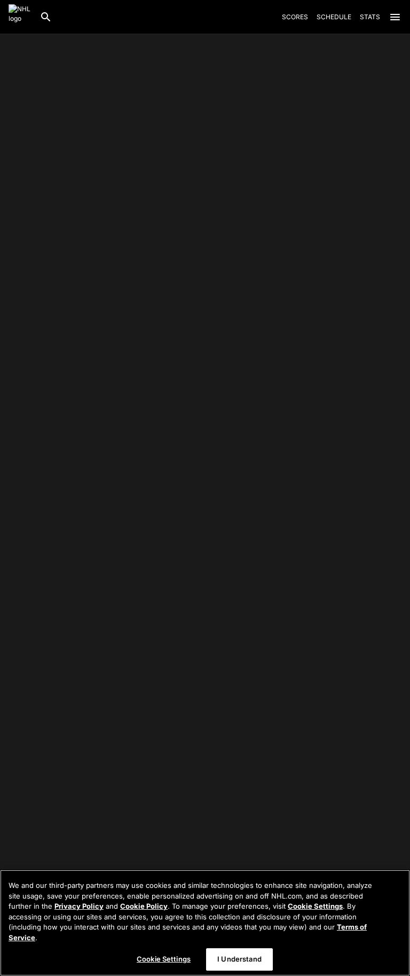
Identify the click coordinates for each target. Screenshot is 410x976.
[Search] (46, 17)
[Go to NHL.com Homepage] (20, 17)
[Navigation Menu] (395, 17)
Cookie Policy (144, 906)
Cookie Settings (315, 906)
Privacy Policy (79, 906)
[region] (205, 923)
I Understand (239, 959)
